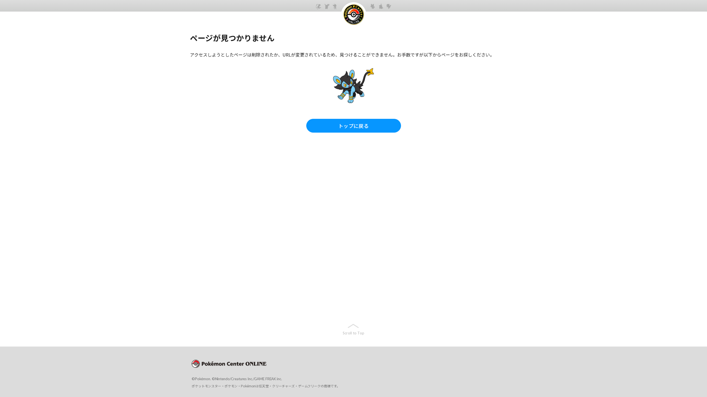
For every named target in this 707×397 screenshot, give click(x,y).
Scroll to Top (353, 333)
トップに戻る (353, 125)
